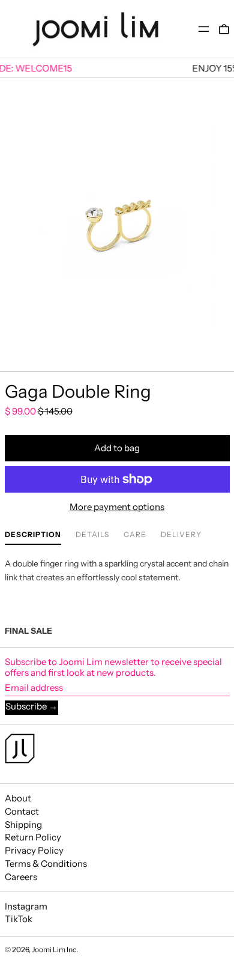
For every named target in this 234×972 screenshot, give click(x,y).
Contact (22, 811)
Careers (21, 876)
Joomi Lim (48, 949)
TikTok (18, 919)
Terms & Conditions (46, 863)
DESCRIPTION (33, 534)
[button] (224, 29)
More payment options (117, 507)
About (18, 798)
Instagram (26, 906)
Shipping (23, 824)
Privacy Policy (34, 850)
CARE (135, 534)
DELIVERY (181, 534)
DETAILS (92, 534)
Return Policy (33, 837)
